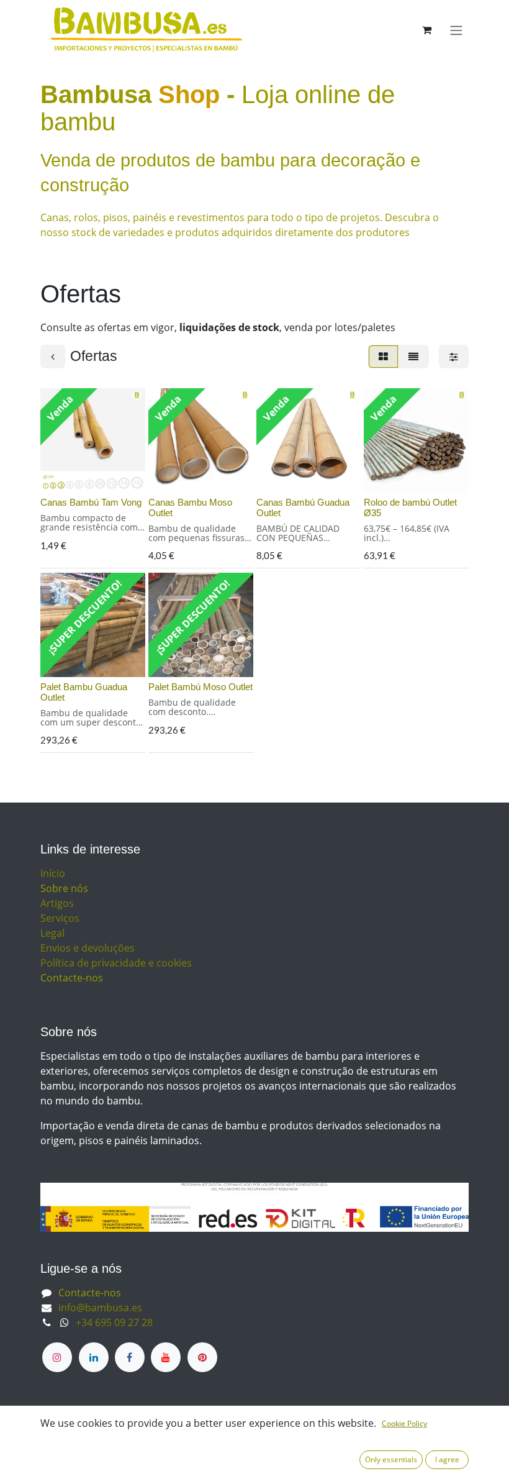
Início (52, 873)
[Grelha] (383, 356)
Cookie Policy (404, 1423)
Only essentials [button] (391, 1459)
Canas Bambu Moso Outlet (190, 507)
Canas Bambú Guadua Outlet (302, 507)
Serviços (59, 918)
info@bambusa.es (100, 1307)
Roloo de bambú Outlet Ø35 (410, 507)
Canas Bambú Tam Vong (91, 502)
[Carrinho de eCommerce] (426, 29)
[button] (59, 476)
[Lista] (413, 356)
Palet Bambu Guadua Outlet (83, 692)
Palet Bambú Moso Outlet (200, 686)
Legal (52, 933)
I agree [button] (447, 1459)
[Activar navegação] (456, 30)
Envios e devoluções (87, 948)
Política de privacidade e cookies (116, 963)
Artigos (57, 903)
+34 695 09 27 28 (114, 1322)
